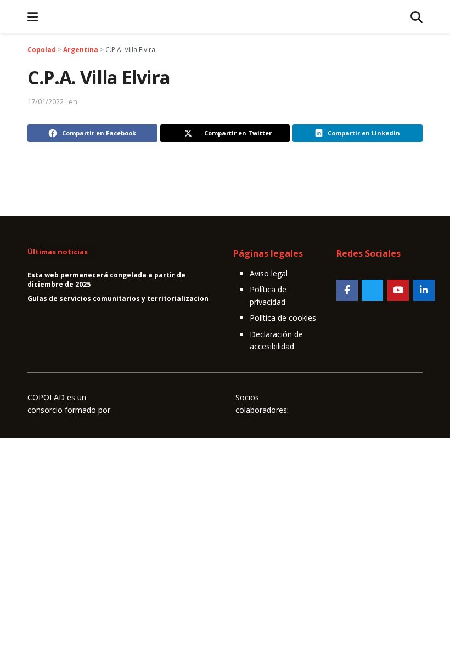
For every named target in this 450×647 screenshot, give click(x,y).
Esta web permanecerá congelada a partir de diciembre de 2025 (106, 279)
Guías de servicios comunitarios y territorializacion (118, 298)
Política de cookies (283, 318)
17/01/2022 (45, 101)
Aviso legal (269, 273)
